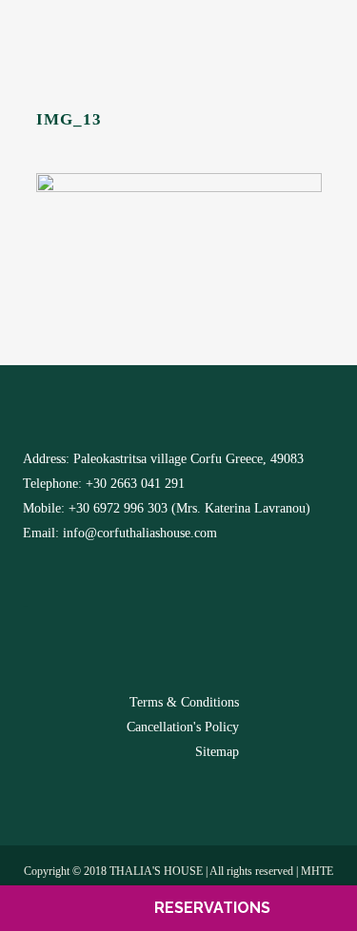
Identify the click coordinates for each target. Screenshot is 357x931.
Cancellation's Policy (183, 727)
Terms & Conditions (184, 702)
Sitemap (217, 752)
